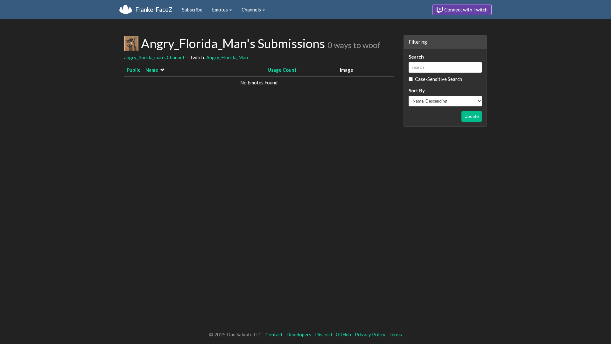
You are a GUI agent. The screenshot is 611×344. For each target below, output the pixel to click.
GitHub (343, 334)
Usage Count (282, 70)
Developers (298, 334)
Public (133, 70)
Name (151, 70)
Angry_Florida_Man (227, 57)
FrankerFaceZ (153, 9)
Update (472, 116)
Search (416, 57)
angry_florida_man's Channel (154, 57)
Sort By (417, 90)
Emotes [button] (220, 9)
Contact (274, 334)
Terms (395, 334)
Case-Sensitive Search (438, 79)
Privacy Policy (370, 334)
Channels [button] (252, 9)
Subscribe (192, 9)
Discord (323, 334)
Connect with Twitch (465, 9)
